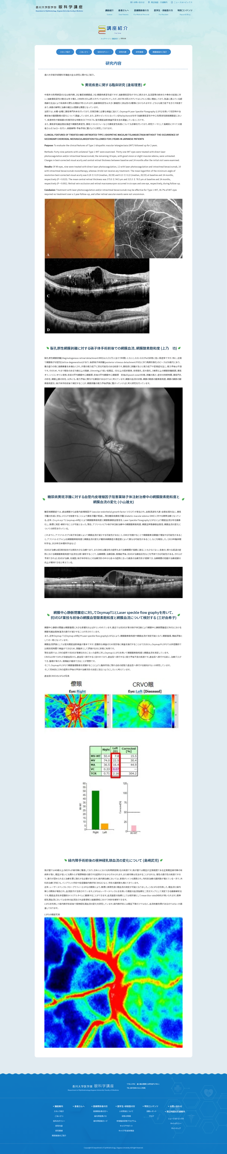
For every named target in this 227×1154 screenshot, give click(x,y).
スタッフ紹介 (65, 52)
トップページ (105, 38)
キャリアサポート (126, 1125)
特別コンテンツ (185, 12)
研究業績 (139, 52)
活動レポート (151, 1111)
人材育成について (126, 1111)
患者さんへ (123, 12)
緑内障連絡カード (100, 1121)
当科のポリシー (103, 52)
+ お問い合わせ (175, 1106)
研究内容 (122, 52)
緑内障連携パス (100, 1116)
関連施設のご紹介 (160, 52)
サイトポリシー (176, 1123)
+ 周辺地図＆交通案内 (175, 1111)
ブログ (151, 1116)
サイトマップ (176, 1128)
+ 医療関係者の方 (99, 1106)
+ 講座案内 (58, 1106)
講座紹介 (109, 12)
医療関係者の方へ (100, 1111)
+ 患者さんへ (79, 1106)
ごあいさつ (84, 52)
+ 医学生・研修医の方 (125, 1106)
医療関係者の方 (141, 12)
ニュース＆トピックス (176, 1118)
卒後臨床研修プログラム (126, 1121)
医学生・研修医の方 (163, 12)
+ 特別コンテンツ (150, 1106)
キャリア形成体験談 (126, 1130)
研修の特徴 (126, 1116)
